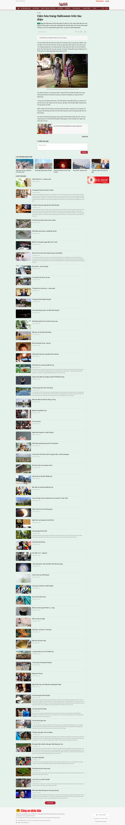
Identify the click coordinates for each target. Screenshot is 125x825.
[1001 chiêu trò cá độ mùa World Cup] (23, 368)
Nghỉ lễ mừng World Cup (39, 410)
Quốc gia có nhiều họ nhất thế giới (42, 586)
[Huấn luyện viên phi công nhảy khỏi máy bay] (23, 357)
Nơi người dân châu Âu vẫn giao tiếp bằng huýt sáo (47, 744)
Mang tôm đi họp (37, 673)
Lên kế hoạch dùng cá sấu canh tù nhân (44, 220)
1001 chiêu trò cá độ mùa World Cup (43, 365)
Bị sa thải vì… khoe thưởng (40, 266)
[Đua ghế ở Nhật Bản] (23, 761)
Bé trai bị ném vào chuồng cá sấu (42, 465)
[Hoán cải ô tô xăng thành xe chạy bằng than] (23, 805)
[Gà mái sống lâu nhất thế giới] (23, 699)
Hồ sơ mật (60, 8)
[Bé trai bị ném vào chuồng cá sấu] (23, 468)
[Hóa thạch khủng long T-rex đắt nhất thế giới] (23, 313)
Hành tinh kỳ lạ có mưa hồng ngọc (42, 509)
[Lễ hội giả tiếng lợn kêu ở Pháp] (43, 164)
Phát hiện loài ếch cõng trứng (41, 768)
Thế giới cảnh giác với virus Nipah (42, 732)
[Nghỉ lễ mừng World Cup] (23, 414)
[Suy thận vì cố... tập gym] (23, 556)
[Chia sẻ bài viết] (75, 32)
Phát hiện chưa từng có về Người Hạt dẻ (44, 231)
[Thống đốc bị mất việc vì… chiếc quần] (23, 292)
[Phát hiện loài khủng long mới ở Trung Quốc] (23, 447)
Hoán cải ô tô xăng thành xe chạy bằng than (45, 802)
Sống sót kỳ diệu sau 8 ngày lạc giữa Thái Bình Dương (48, 377)
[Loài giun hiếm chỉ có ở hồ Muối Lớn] (23, 655)
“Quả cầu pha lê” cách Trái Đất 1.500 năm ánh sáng (47, 564)
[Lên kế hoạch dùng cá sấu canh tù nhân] (23, 223)
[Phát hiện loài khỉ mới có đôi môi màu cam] (23, 324)
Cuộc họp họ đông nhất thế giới (42, 662)
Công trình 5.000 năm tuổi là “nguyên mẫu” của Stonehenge (50, 454)
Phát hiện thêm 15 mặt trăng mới (42, 813)
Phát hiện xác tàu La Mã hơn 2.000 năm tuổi (23, 171)
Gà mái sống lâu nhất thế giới (41, 695)
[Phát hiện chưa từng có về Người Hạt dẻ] (23, 234)
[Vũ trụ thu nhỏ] (23, 425)
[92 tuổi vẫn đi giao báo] (23, 724)
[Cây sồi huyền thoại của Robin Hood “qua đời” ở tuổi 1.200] (23, 501)
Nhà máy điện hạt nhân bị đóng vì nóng (44, 399)
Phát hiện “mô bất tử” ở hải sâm (42, 630)
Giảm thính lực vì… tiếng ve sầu (41, 179)
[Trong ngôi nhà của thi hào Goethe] (23, 193)
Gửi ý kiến (84, 152)
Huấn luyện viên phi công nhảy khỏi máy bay (45, 354)
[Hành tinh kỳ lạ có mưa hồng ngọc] (23, 512)
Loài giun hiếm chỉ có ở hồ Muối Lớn (43, 651)
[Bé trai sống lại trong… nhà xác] (23, 346)
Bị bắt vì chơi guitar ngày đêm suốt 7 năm (44, 242)
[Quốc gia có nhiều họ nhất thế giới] (23, 589)
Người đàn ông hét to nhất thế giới (42, 432)
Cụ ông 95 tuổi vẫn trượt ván (41, 277)
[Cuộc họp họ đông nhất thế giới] (23, 666)
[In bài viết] (81, 32)
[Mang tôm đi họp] (23, 677)
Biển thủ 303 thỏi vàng (39, 640)
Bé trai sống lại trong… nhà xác (41, 343)
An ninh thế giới (62, 4)
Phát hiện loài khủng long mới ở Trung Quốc (45, 443)
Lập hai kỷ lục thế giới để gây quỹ (42, 476)
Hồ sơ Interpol (76, 8)
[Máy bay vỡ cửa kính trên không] (23, 335)
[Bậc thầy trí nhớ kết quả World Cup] (23, 490)
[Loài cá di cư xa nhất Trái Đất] (23, 783)
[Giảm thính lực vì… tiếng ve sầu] (23, 182)
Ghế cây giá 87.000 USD (39, 531)
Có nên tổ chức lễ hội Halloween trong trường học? (68, 126)
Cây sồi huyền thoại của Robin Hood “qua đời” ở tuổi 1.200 (50, 498)
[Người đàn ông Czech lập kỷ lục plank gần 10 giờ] (23, 688)
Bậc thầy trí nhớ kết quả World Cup (42, 487)
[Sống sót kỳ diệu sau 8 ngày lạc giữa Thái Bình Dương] (23, 380)
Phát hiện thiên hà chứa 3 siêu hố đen (62, 171)
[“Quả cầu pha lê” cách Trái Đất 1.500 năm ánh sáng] (23, 567)
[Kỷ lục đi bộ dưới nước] (23, 600)
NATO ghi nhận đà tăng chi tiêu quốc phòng (45, 790)
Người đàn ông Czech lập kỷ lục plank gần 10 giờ (46, 684)
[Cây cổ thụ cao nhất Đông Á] (23, 578)
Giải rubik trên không (38, 542)
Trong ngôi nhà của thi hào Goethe (42, 190)
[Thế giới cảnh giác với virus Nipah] (23, 736)
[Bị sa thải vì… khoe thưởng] (23, 270)
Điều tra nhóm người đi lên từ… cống (43, 608)
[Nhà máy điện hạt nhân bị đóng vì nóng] (23, 403)
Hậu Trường (36, 8)
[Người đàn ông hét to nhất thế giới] (23, 436)
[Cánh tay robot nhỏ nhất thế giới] (100, 164)
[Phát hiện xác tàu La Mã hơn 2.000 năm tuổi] (24, 164)
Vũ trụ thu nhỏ (36, 421)
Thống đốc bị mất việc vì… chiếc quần (43, 288)
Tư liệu (94, 8)
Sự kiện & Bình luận (25, 8)
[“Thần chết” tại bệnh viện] (81, 164)
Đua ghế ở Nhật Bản (38, 757)
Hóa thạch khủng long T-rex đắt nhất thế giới (45, 310)
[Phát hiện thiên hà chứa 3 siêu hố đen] (62, 164)
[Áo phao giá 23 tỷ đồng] (23, 712)
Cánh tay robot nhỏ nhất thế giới (100, 171)
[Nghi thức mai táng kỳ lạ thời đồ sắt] (23, 523)
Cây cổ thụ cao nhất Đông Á (40, 575)
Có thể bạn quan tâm (24, 157)
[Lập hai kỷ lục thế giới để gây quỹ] (23, 479)
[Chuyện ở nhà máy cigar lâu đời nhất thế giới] (23, 208)
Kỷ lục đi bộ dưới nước (39, 597)
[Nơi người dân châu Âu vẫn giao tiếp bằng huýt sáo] (23, 747)
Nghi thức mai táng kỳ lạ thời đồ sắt (43, 520)
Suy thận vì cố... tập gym (39, 553)
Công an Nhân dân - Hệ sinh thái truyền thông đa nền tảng (100, 1)
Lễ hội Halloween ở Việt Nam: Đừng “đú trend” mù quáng (52, 37)
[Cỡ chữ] (78, 32)
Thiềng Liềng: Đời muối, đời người (42, 388)
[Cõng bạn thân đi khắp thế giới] (23, 302)
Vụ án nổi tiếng (86, 8)
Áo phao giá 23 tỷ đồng (39, 709)
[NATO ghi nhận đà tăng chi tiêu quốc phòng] (23, 794)
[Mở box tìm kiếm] (103, 8)
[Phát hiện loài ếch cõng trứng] (23, 772)
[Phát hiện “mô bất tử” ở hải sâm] (23, 633)
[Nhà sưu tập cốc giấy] (23, 622)
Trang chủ (18, 8)
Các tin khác (21, 176)
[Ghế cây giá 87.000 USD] (23, 534)
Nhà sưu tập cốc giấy (38, 619)
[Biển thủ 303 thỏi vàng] (23, 644)
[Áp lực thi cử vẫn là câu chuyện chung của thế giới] (23, 256)
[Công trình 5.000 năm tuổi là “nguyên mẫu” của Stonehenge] (23, 458)
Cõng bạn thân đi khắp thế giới (41, 299)
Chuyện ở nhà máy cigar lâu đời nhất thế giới (45, 205)
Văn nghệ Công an (107, 1)
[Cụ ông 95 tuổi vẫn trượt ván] (23, 281)
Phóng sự (67, 8)
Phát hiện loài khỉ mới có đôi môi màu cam (45, 321)
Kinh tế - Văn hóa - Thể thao (48, 8)
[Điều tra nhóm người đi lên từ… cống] (23, 611)
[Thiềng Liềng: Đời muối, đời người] (23, 391)
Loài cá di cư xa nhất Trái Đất (41, 779)
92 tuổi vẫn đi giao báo (39, 720)
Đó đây (39, 12)
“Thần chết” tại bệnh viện (80, 170)
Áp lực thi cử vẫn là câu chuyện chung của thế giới (47, 253)
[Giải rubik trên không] (23, 545)
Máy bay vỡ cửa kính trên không (41, 332)
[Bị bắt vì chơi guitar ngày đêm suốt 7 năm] (23, 245)
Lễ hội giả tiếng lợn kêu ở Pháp (43, 170)
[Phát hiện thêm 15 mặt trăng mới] (23, 816)
